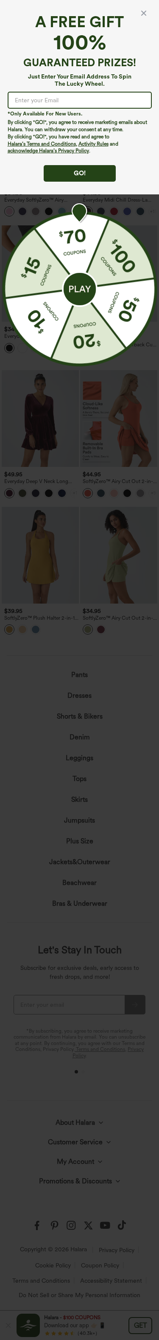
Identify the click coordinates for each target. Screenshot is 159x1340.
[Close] (144, 13)
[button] (80, 289)
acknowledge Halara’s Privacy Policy (48, 151)
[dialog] (79, 670)
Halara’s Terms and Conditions (42, 144)
